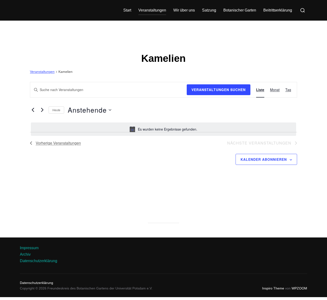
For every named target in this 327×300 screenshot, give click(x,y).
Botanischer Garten (239, 10)
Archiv (25, 254)
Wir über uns (184, 10)
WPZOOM (299, 288)
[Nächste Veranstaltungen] (42, 110)
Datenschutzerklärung (38, 261)
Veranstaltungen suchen (219, 89)
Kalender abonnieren (264, 159)
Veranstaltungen (152, 10)
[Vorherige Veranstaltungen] (33, 110)
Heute (56, 110)
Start (127, 10)
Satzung (209, 10)
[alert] (163, 129)
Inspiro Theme (273, 288)
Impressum (29, 248)
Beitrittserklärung (277, 10)
